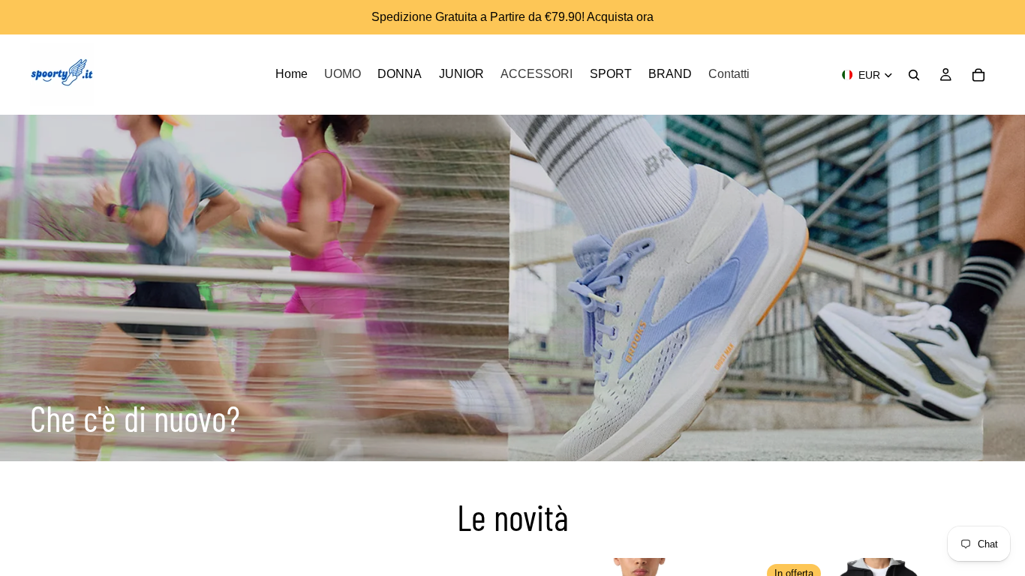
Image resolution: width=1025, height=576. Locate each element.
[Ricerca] (913, 75)
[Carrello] (978, 75)
